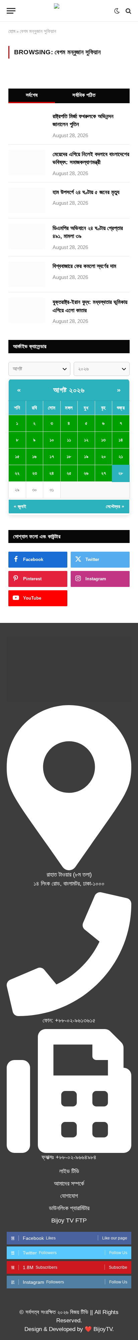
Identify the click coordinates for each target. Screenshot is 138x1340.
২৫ (69, 473)
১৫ (17, 456)
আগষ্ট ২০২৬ (68, 390)
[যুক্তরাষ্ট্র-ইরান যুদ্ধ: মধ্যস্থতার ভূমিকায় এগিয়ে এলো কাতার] (26, 310)
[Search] (127, 10)
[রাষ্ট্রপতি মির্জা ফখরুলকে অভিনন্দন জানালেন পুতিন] (26, 124)
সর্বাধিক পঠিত (83, 95)
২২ (17, 473)
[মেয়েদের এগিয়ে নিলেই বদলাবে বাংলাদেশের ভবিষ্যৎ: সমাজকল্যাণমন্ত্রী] (26, 162)
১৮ (69, 456)
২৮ (120, 473)
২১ (121, 456)
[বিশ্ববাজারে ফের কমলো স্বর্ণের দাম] (26, 274)
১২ (86, 439)
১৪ (121, 439)
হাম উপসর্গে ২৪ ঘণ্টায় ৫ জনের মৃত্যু (86, 192)
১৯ (86, 456)
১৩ (103, 439)
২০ (103, 456)
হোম (11, 31)
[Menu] (11, 10)
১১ (69, 439)
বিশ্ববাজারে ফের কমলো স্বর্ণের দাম (84, 266)
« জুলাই (20, 506)
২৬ (86, 473)
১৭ (52, 456)
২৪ (51, 473)
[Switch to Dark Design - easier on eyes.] (117, 11)
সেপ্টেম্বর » (115, 506)
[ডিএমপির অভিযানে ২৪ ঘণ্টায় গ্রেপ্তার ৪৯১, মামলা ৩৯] (26, 236)
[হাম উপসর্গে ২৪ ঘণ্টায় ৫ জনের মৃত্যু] (26, 200)
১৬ (34, 456)
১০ (52, 439)
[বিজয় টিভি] (69, 11)
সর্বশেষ (32, 95)
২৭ (103, 473)
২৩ (34, 473)
